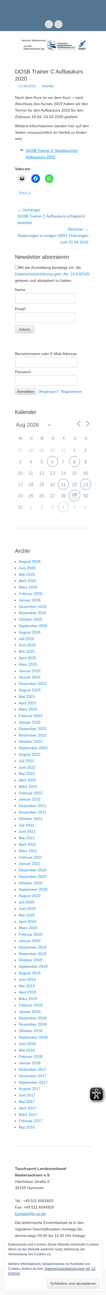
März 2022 (28, 786)
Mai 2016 (27, 1127)
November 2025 (32, 613)
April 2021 (27, 844)
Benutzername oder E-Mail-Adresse (46, 354)
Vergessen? (48, 391)
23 (85, 485)
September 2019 (33, 966)
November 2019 (32, 954)
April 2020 (27, 921)
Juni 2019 (27, 979)
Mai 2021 (27, 838)
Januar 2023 (29, 722)
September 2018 (33, 1037)
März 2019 (28, 998)
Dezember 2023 (32, 683)
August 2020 (29, 896)
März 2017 (28, 1114)
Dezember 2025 (32, 606)
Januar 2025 (29, 671)
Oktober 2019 (30, 960)
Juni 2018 (27, 1044)
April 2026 (27, 580)
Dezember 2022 (32, 729)
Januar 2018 (29, 1063)
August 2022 (29, 754)
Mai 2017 (27, 1101)
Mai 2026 (27, 574)
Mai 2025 (27, 651)
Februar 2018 (30, 1056)
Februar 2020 (30, 934)
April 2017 (27, 1108)
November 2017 (32, 1076)
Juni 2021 (27, 831)
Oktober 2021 (30, 819)
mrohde (48, 86)
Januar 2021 (29, 863)
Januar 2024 (29, 677)
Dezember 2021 (32, 806)
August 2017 (29, 1088)
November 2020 (32, 876)
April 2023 (27, 703)
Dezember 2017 (32, 1069)
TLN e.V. (25, 193)
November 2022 (32, 735)
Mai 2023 (27, 696)
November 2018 (32, 1024)
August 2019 (29, 973)
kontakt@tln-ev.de (30, 1214)
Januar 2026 (29, 600)
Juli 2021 (26, 825)
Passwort (23, 372)
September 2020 (33, 889)
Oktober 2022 (30, 741)
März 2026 (28, 587)
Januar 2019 (29, 1011)
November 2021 (32, 812)
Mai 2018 (27, 1050)
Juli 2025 (26, 639)
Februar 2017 (30, 1121)
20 (52, 485)
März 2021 (28, 851)
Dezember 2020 (32, 870)
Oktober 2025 (30, 619)
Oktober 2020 (30, 883)
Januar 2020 (29, 941)
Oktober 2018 (30, 1031)
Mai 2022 (27, 773)
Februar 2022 (30, 793)
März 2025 (28, 664)
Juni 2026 (27, 568)
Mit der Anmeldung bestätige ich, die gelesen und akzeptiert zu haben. (52, 274)
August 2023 (29, 690)
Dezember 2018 (32, 1018)
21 (63, 485)
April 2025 (27, 658)
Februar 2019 (30, 1005)
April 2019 (27, 992)
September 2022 (33, 748)
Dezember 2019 (32, 947)
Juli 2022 (26, 761)
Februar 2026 (30, 593)
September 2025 (33, 626)
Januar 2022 (29, 799)
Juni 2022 (27, 767)
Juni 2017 (27, 1095)
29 (74, 495)
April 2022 (27, 780)
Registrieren (71, 391)
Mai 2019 (27, 986)
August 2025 (29, 632)
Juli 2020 (26, 902)
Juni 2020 (27, 908)
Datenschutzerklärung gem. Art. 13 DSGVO (52, 274)
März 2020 (28, 928)
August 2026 (29, 561)
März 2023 (28, 709)
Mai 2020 (27, 915)
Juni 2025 (27, 645)
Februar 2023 (30, 716)
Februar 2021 (30, 857)
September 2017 (33, 1082)
